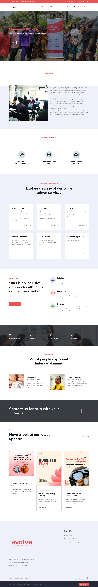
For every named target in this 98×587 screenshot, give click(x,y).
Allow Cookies (83, 584)
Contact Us (76, 411)
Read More (14, 497)
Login (87, 1)
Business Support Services (76, 162)
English (72, 1)
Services (69, 6)
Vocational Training (47, 6)
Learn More (14, 46)
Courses (86, 6)
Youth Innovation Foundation (49, 162)
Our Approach (15, 303)
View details (26, 225)
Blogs (75, 6)
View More (85, 436)
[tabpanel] (28, 381)
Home (39, 6)
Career (80, 6)
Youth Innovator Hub (60, 6)
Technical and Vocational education (21, 162)
